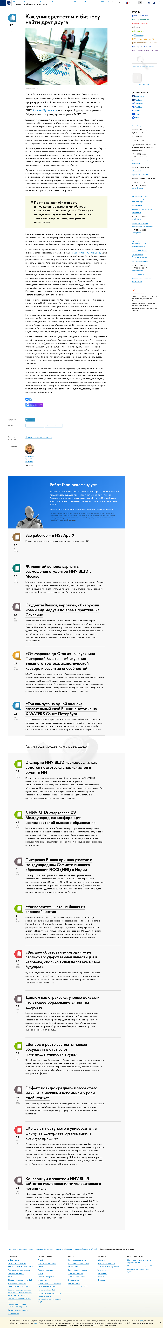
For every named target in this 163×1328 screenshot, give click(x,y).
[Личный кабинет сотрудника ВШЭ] (154, 3)
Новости (68, 1249)
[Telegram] (30, 399)
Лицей (40, 1260)
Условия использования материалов (141, 280)
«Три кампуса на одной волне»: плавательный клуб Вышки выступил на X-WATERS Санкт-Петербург (61, 708)
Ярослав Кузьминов (45, 110)
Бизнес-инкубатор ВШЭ (46, 1290)
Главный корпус (138, 126)
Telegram (139, 103)
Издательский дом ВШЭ (106, 1263)
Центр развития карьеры (47, 1287)
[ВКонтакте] (27, 399)
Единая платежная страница (18, 1310)
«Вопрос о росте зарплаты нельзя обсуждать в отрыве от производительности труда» (56, 1049)
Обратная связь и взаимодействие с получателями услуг (50, 1299)
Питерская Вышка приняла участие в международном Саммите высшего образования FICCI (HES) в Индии (58, 864)
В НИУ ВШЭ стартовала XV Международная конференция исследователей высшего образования (60, 817)
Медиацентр (102, 1273)
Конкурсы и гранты (75, 1280)
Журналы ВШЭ (103, 1277)
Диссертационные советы (77, 1270)
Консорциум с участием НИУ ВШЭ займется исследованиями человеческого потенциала (63, 1183)
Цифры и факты (13, 1260)
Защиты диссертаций (75, 1273)
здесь (142, 1321)
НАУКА (71, 1256)
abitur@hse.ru (137, 188)
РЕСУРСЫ (102, 1256)
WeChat (138, 107)
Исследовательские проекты (78, 1263)
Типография (102, 1270)
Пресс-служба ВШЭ (140, 261)
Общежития (137, 205)
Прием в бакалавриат (46, 1270)
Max (137, 118)
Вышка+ (40, 1273)
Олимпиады (42, 1267)
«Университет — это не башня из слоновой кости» (55, 909)
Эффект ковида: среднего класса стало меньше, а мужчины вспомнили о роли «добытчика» (61, 1093)
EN (144, 3)
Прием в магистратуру (46, 1277)
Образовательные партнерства (49, 1293)
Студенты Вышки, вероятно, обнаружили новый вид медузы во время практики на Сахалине (62, 610)
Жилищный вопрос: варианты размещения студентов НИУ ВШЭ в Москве (58, 571)
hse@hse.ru (136, 170)
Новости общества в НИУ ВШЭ (85, 1249)
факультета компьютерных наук (87, 252)
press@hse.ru (137, 270)
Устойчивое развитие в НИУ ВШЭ (20, 1267)
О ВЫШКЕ (12, 1256)
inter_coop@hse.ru (139, 250)
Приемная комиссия (140, 174)
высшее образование (34, 426)
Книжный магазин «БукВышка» (108, 1267)
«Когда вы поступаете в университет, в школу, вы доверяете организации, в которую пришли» (61, 1133)
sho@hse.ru (136, 219)
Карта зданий (137, 254)
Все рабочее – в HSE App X (49, 535)
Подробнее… (71, 520)
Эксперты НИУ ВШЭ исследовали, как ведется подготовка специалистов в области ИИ (61, 767)
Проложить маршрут (140, 257)
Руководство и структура (17, 1263)
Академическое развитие (77, 1277)
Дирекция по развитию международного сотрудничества (141, 243)
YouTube (138, 100)
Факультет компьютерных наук (38, 437)
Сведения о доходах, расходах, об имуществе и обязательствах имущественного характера (20, 1292)
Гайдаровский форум (54, 426)
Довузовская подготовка (47, 1263)
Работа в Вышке (13, 1313)
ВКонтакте (139, 96)
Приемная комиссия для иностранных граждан (142, 224)
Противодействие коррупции (19, 1287)
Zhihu (137, 114)
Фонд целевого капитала (17, 1283)
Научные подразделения (77, 1260)
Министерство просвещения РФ (139, 1266)
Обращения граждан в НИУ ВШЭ (20, 1280)
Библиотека (102, 1260)
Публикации (102, 1280)
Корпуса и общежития (16, 1273)
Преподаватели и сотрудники (19, 1270)
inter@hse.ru (137, 232)
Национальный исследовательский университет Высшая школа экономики (35, 1249)
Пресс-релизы (138, 274)
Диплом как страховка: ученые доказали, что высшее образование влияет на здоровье (62, 1002)
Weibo (137, 110)
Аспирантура (42, 1280)
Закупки (10, 1277)
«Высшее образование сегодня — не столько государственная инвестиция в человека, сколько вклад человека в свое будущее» (62, 959)
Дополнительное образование (49, 1283)
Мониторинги (73, 1267)
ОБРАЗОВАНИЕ (45, 1256)
